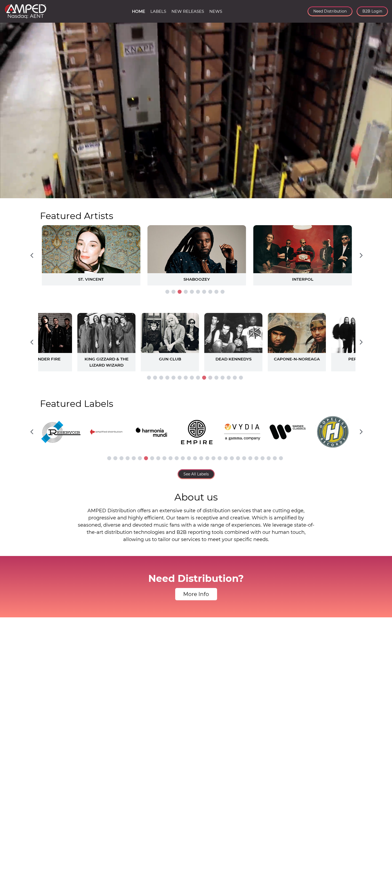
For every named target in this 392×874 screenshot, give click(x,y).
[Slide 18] (213, 458)
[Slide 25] (256, 458)
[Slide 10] (223, 292)
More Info (196, 594)
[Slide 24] (250, 458)
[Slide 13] (223, 378)
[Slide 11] (210, 378)
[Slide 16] (241, 378)
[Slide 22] (238, 458)
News (215, 11)
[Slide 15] (235, 378)
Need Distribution (330, 11)
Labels (158, 11)
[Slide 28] (275, 458)
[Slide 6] (198, 292)
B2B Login (372, 11)
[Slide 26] (263, 458)
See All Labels (196, 474)
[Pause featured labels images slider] (196, 429)
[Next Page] (361, 255)
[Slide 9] (216, 292)
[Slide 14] (229, 378)
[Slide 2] (173, 292)
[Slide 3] (180, 292)
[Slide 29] (281, 458)
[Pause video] (9, 193)
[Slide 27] (269, 458)
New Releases (187, 11)
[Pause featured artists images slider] (196, 249)
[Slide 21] (232, 458)
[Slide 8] (210, 292)
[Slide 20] (226, 458)
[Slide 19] (220, 458)
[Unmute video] (383, 193)
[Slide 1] (167, 292)
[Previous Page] (31, 255)
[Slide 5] (192, 292)
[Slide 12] (216, 378)
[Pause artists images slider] (196, 339)
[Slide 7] (204, 292)
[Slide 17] (207, 458)
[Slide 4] (186, 292)
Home (138, 11)
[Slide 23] (244, 458)
